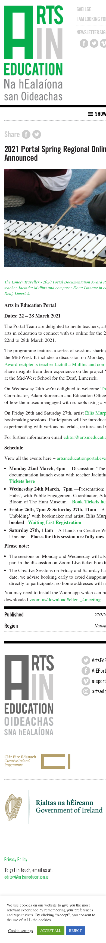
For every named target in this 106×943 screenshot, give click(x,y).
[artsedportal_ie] (86, 691)
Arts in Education (35, 53)
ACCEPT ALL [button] (50, 930)
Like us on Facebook (84, 43)
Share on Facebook (26, 134)
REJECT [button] (75, 930)
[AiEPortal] (86, 670)
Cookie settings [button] (20, 930)
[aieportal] (86, 681)
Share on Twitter (36, 134)
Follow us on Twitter (94, 43)
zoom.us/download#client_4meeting (65, 599)
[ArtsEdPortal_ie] (86, 660)
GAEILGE (83, 9)
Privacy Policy (15, 860)
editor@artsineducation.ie (26, 877)
